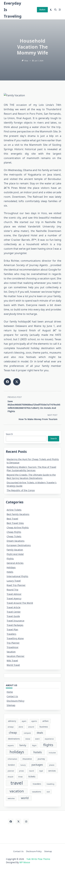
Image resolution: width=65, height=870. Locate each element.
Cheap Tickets (14, 536)
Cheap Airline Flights (18, 527)
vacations (36, 791)
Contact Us (12, 696)
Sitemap (11, 705)
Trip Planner (13, 642)
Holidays (11, 567)
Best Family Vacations (18, 514)
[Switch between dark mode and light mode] (51, 9)
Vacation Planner (15, 656)
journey (41, 758)
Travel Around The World (20, 602)
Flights (10, 558)
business (44, 726)
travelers (37, 783)
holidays (17, 751)
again (24, 721)
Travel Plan (12, 629)
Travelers (11, 633)
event (37, 739)
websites (11, 798)
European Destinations (19, 545)
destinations (14, 738)
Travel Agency (14, 598)
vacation (17, 791)
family (22, 745)
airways (11, 727)
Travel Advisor (14, 594)
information (12, 759)
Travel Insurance (15, 620)
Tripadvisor (12, 647)
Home (10, 691)
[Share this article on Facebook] (7, 381)
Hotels (10, 571)
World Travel (13, 664)
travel (17, 783)
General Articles (15, 562)
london (11, 764)
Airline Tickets (14, 509)
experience (49, 739)
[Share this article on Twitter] (16, 381)
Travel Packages (15, 625)
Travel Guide (13, 616)
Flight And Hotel (15, 554)
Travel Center (14, 611)
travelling (50, 784)
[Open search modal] (55, 9)
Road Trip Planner (16, 585)
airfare (45, 721)
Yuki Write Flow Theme (38, 858)
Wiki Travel (12, 660)
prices (21, 771)
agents (34, 721)
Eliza (26, 61)
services (52, 770)
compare (27, 733)
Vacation (11, 651)
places (51, 765)
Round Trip (12, 589)
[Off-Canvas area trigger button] (59, 9)
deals (40, 732)
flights (48, 745)
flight (34, 745)
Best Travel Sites (15, 523)
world (25, 798)
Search (9, 434)
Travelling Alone (15, 638)
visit (48, 792)
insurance (27, 758)
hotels (37, 752)
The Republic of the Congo (21, 490)
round (31, 771)
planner (11, 771)
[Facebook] (10, 821)
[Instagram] (26, 821)
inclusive (52, 753)
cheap (13, 732)
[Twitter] (18, 821)
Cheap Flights (14, 531)
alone (21, 727)
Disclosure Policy (15, 700)
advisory (12, 721)
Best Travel (12, 518)
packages (37, 764)
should (10, 777)
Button (42, 9)
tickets (31, 776)
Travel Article (13, 607)
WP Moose (24, 862)
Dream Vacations (15, 540)
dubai (27, 739)
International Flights (17, 576)
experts (11, 745)
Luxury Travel (14, 580)
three (20, 777)
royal (41, 771)
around (31, 727)
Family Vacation (15, 549)
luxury (23, 765)
